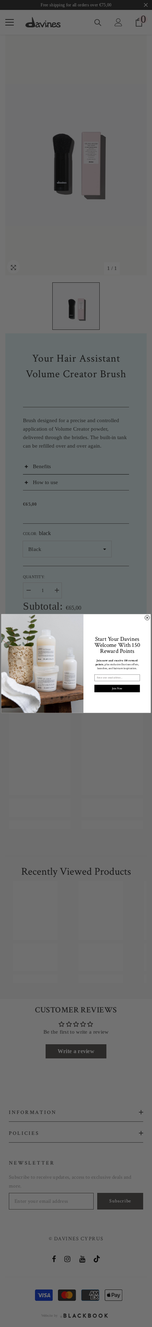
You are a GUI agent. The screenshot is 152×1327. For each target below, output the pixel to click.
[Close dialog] (147, 617)
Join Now (117, 688)
